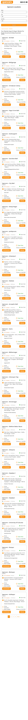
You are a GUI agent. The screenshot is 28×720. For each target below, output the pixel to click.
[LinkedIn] (26, 2)
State (2, 10)
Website (22, 56)
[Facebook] (21, 2)
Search (14, 25)
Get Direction (6, 56)
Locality (2, 19)
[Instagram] (23, 2)
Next (18, 616)
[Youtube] (25, 2)
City (2, 14)
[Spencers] (7, 2)
